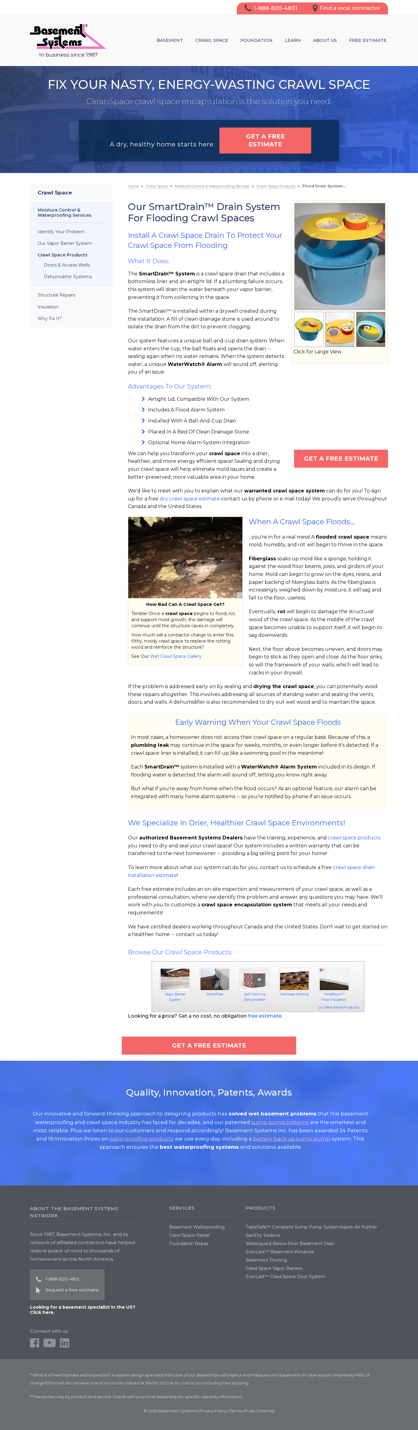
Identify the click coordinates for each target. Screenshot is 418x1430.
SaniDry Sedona (263, 1235)
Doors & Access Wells (67, 265)
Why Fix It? (50, 318)
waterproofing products (142, 1139)
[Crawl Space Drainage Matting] (294, 979)
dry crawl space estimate (190, 499)
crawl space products (354, 838)
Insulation (48, 307)
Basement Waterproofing (197, 1227)
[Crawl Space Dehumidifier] (254, 979)
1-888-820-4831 (275, 8)
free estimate (265, 1016)
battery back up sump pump (291, 1139)
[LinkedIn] (65, 1346)
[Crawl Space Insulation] (334, 979)
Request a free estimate (72, 1290)
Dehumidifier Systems (68, 276)
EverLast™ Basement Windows (280, 1252)
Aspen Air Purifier (358, 1227)
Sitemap (266, 1410)
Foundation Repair (189, 1243)
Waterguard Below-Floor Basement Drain (290, 1243)
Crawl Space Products (63, 255)
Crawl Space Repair (189, 1235)
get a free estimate (265, 140)
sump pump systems (280, 1122)
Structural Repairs (56, 295)
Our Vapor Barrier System (65, 243)
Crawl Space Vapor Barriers (274, 1268)
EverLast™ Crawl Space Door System (286, 1276)
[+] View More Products (339, 1007)
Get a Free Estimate (341, 458)
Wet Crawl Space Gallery (176, 656)
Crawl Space (55, 193)
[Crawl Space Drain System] (215, 979)
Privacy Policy (213, 1410)
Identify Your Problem (61, 231)
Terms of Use (242, 1410)
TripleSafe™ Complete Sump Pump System (293, 1227)
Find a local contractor (350, 8)
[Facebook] (34, 1346)
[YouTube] (49, 1346)
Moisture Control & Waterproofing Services (64, 212)
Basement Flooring (266, 1260)
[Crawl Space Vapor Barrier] (175, 979)
